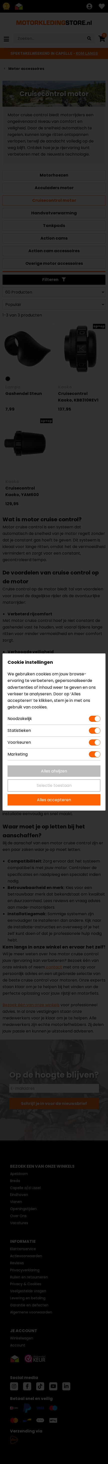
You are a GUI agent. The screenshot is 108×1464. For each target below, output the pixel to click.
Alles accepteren (54, 800)
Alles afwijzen (54, 771)
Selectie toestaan (54, 785)
